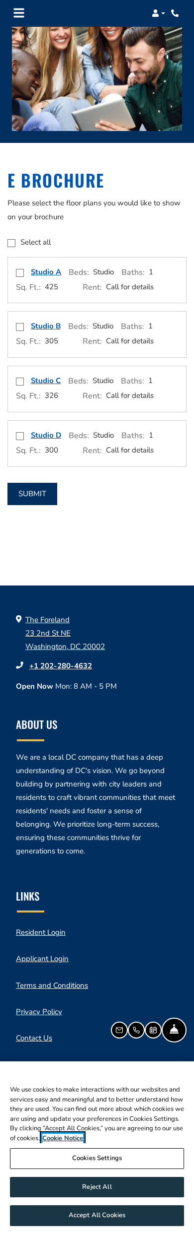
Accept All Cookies (97, 1215)
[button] (158, 13)
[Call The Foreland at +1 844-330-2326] (176, 13)
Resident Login (41, 932)
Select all (35, 242)
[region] (97, 1147)
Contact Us (34, 1038)
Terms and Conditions (52, 985)
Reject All (96, 1186)
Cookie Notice (62, 1138)
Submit (32, 494)
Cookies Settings (97, 1158)
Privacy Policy (39, 1011)
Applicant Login (42, 958)
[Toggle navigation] (19, 13)
